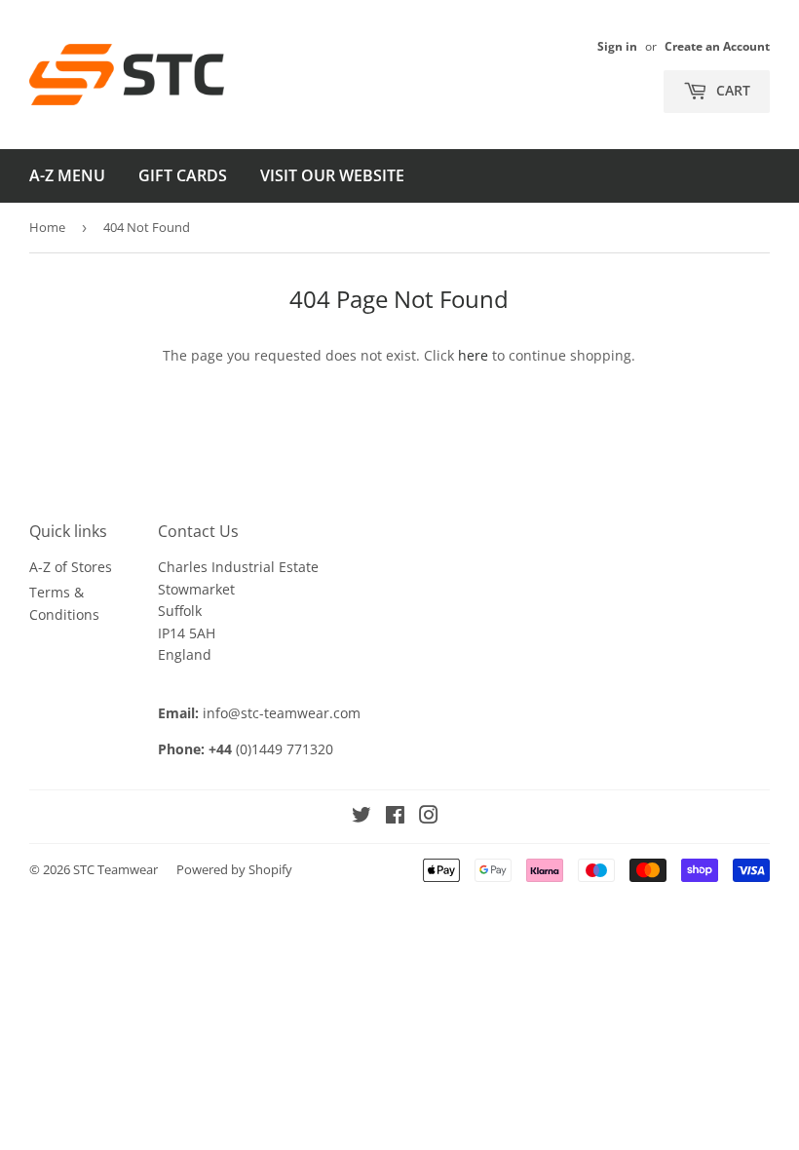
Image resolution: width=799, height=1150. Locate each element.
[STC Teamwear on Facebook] (395, 817)
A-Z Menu (67, 175)
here (473, 355)
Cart (731, 90)
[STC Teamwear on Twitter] (361, 817)
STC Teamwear (115, 869)
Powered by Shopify (234, 869)
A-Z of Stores (70, 566)
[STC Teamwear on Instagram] (428, 817)
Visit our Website (332, 175)
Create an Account (717, 46)
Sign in (617, 46)
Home (47, 227)
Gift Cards (182, 175)
